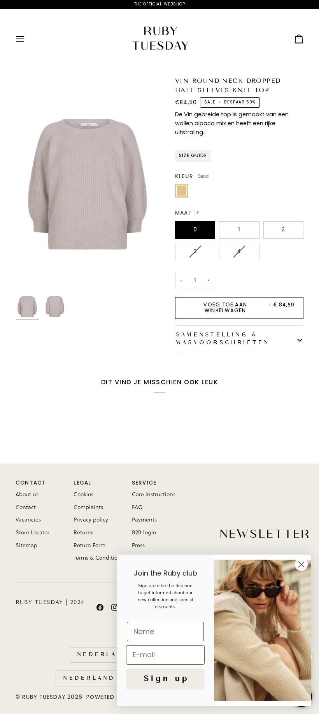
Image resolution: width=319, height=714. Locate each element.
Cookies (83, 495)
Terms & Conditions (98, 558)
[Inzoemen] (88, 184)
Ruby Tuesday (43, 697)
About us (27, 495)
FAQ (137, 507)
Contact (26, 507)
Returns (83, 533)
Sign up (165, 679)
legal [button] (82, 482)
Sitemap (26, 545)
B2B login (144, 533)
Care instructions (153, 495)
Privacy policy (91, 520)
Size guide (193, 155)
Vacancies (28, 520)
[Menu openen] (27, 39)
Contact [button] (31, 482)
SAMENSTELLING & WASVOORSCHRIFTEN (222, 338)
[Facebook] (99, 607)
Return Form (89, 545)
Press (138, 545)
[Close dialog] (301, 564)
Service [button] (144, 482)
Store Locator (32, 533)
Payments (144, 520)
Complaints (88, 507)
